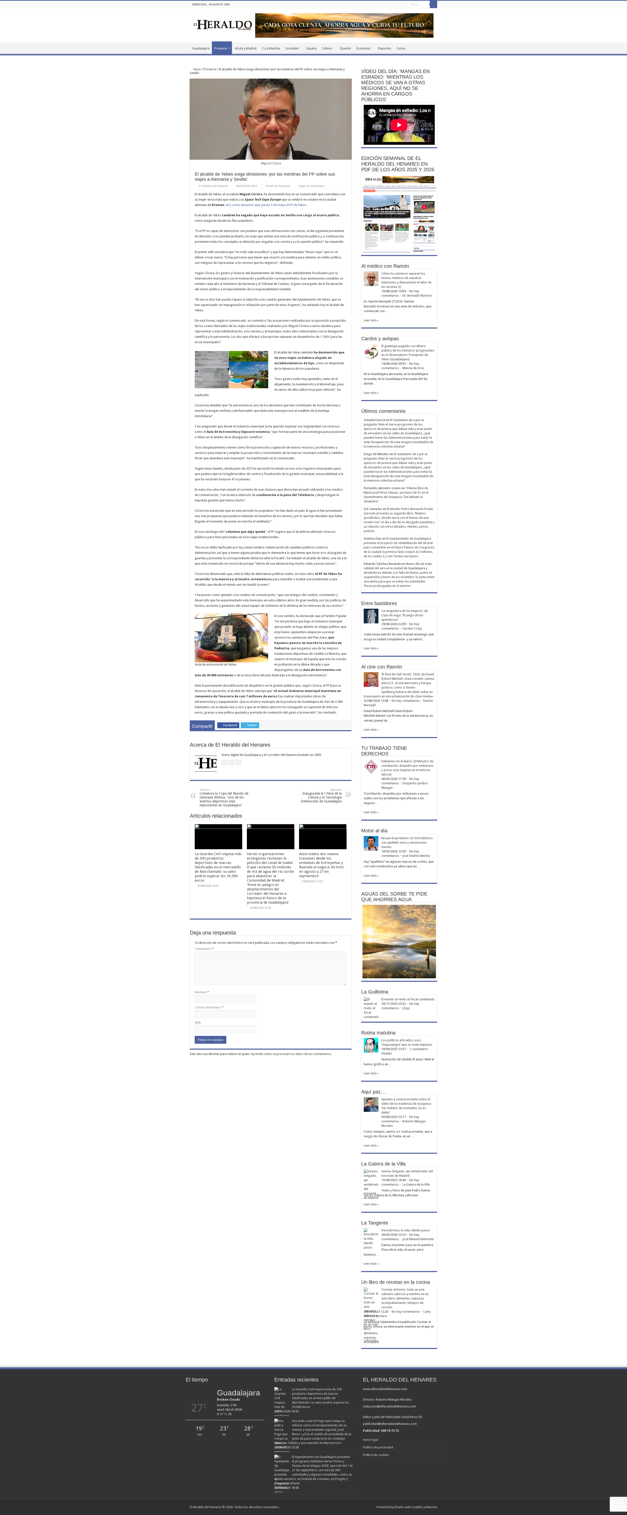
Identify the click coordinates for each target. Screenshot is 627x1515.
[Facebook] (395, 5)
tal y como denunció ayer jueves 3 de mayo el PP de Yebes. (266, 205)
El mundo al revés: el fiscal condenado (408, 999)
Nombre (202, 992)
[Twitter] (399, 5)
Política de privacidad (378, 1447)
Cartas (401, 48)
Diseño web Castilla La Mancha (415, 1507)
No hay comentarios (406, 701)
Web (198, 1022)
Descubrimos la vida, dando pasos (405, 1230)
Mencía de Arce (413, 368)
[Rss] (390, 5)
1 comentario (418, 1049)
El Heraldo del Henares (213, 186)
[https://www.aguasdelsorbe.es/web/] (344, 25)
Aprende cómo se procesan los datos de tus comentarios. (291, 1054)
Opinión (345, 48)
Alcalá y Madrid (245, 48)
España (311, 48)
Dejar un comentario (312, 186)
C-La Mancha (271, 48)
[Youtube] (404, 5)
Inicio (196, 69)
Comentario (204, 949)
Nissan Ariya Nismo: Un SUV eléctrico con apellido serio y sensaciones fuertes (407, 842)
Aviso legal (370, 1440)
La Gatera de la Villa (416, 1184)
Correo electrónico (209, 1007)
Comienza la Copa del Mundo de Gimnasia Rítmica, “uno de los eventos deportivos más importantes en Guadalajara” (224, 797)
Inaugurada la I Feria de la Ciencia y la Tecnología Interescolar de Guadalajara (321, 795)
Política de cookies (376, 1455)
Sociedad (292, 48)
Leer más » (371, 320)
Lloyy (406, 1008)
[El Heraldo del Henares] (222, 24)
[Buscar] (433, 4)
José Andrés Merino (416, 856)
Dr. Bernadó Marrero (417, 295)
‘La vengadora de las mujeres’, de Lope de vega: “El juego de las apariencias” (404, 615)
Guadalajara (200, 48)
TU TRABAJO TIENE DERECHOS (384, 750)
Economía (363, 48)
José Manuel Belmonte (418, 1239)
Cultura (327, 48)
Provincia (220, 48)
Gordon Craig (412, 628)
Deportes (384, 48)
